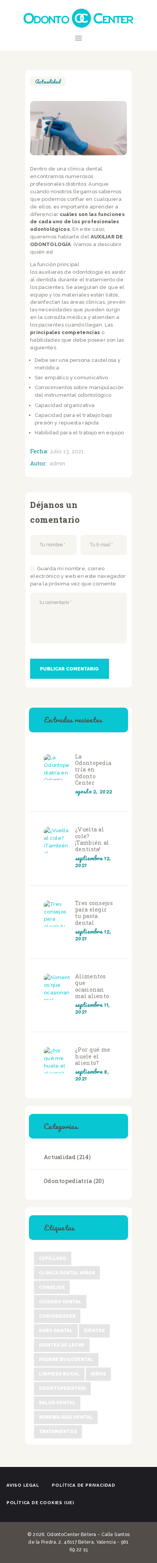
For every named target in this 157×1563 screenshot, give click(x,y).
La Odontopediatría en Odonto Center (93, 769)
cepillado (52, 1258)
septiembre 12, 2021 (93, 861)
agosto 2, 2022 (93, 791)
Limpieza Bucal (59, 1374)
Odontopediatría (68, 1180)
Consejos (52, 1287)
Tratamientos (58, 1431)
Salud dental (57, 1402)
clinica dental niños (67, 1273)
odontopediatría (62, 1388)
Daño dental (56, 1330)
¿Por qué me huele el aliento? (92, 1056)
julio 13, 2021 (67, 451)
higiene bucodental (66, 1359)
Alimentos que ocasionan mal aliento (92, 986)
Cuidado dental (60, 1301)
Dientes (94, 1330)
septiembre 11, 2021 (92, 1008)
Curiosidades (57, 1316)
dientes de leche (62, 1345)
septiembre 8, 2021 (92, 1075)
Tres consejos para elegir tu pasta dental (94, 913)
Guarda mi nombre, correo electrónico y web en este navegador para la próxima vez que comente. (78, 576)
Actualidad (48, 81)
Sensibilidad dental (66, 1417)
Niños (98, 1374)
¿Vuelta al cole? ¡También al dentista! (92, 839)
